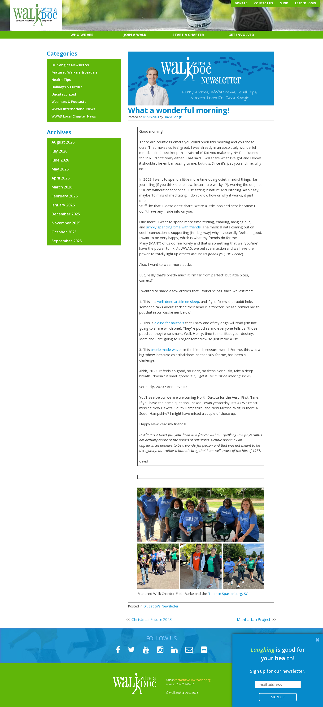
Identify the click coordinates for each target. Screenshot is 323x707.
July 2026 (59, 151)
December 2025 (66, 214)
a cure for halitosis (169, 322)
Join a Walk (135, 34)
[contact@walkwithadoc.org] (189, 651)
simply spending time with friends (173, 227)
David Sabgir (173, 117)
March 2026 (62, 187)
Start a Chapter (188, 34)
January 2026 (63, 205)
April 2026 (61, 178)
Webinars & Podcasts (69, 101)
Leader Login (305, 3)
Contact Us (263, 3)
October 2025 (64, 232)
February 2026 (65, 196)
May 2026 (60, 169)
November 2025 (66, 223)
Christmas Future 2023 (151, 619)
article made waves (167, 349)
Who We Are (81, 34)
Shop (284, 3)
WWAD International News (73, 109)
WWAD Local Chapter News (74, 116)
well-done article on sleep (178, 301)
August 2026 (63, 142)
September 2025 (67, 241)
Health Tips (61, 79)
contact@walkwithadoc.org (192, 680)
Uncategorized (64, 94)
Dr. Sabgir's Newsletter (160, 606)
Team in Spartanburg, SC (228, 593)
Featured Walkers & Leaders (74, 72)
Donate (241, 3)
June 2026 (60, 160)
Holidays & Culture (67, 87)
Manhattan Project (253, 619)
